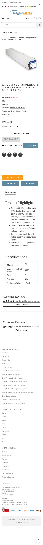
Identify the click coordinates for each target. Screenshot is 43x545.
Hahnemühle (6, 431)
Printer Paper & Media (17, 108)
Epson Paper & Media (9, 396)
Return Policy (6, 360)
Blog (3, 364)
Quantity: (5, 127)
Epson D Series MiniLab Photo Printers (14, 382)
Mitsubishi (5, 420)
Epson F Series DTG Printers (11, 374)
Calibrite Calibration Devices (11, 400)
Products (14, 32)
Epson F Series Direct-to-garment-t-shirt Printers (17, 392)
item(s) (34, 18)
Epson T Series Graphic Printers (12, 378)
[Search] (39, 24)
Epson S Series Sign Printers (11, 371)
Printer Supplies (7, 455)
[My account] (2, 6)
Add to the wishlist (13, 145)
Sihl (3, 442)
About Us (5, 353)
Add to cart (11, 139)
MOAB (4, 438)
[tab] (10, 193)
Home (4, 32)
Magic (4, 435)
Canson (4, 427)
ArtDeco (4, 424)
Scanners (5, 463)
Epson (4, 417)
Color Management (8, 473)
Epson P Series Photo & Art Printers (13, 403)
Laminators (5, 466)
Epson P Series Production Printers (13, 385)
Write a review (22, 304)
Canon (4, 413)
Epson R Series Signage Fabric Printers (15, 389)
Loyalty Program (7, 367)
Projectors (5, 459)
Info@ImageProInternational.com (17, 502)
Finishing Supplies (8, 477)
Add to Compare (21, 133)
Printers (4, 452)
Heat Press (5, 470)
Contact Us (5, 356)
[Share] (4, 155)
